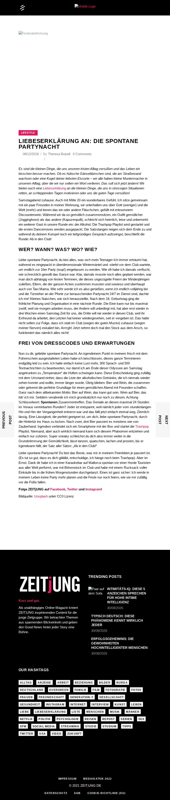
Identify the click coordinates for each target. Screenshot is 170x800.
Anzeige (44, 682)
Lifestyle (28, 132)
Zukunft (74, 733)
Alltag (26, 682)
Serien (126, 719)
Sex (141, 719)
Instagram (93, 489)
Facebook (57, 489)
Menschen (95, 711)
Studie (91, 726)
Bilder (104, 682)
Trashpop (142, 426)
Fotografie (115, 689)
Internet (78, 704)
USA (42, 733)
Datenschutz (55, 793)
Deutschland (31, 689)
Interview (100, 704)
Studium (109, 726)
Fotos (136, 689)
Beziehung (84, 682)
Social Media (44, 726)
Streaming (70, 726)
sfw (23, 726)
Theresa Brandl (59, 154)
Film (96, 689)
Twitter (72, 489)
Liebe (24, 711)
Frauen (26, 697)
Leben (136, 704)
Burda (122, 682)
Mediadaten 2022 (97, 778)
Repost (108, 719)
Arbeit (63, 682)
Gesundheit (30, 704)
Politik (44, 719)
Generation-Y (81, 697)
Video (56, 733)
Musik (115, 711)
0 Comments (82, 154)
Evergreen (59, 689)
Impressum (67, 778)
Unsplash (41, 496)
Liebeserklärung (54, 188)
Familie (81, 689)
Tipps (126, 726)
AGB (77, 793)
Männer (132, 711)
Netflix (26, 719)
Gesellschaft (111, 697)
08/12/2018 (31, 154)
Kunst (120, 704)
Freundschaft (51, 697)
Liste (76, 711)
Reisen (90, 719)
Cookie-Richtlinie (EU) (106, 793)
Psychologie (68, 719)
